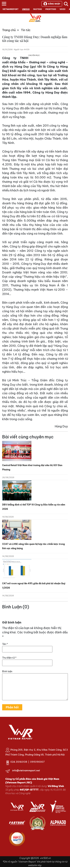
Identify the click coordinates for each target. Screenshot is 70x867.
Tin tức (26, 30)
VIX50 (62, 9)
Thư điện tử (9, 657)
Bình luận (7, 671)
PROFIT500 (50, 9)
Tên (5, 644)
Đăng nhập (54, 4)
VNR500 (26, 9)
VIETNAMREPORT (10, 9)
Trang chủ (9, 30)
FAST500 (37, 9)
